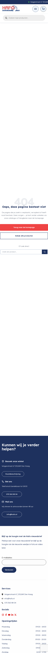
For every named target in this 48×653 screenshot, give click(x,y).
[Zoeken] (44, 252)
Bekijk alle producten (24, 236)
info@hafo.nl (12, 514)
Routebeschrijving (12, 474)
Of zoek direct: (24, 246)
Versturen (9, 570)
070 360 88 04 (11, 494)
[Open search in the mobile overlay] (24, 17)
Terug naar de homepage (24, 227)
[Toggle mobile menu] (35, 9)
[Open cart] (43, 9)
